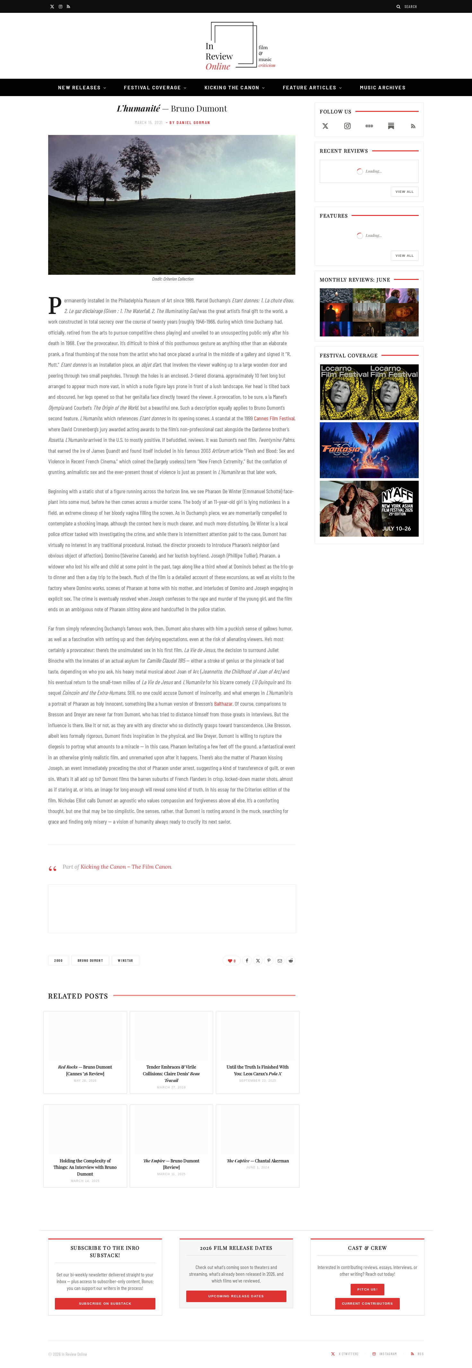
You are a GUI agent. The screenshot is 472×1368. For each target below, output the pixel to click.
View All (405, 191)
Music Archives (383, 87)
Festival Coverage (152, 87)
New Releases (79, 87)
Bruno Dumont (90, 960)
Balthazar (223, 703)
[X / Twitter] (325, 126)
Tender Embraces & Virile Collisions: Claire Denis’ (171, 1073)
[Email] (279, 960)
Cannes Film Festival (274, 418)
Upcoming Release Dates (236, 1296)
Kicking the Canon (232, 87)
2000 (58, 960)
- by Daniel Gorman (188, 122)
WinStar (125, 960)
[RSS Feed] (413, 126)
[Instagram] (347, 126)
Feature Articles (310, 87)
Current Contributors (367, 1303)
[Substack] (391, 126)
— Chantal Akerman (258, 1160)
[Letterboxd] (369, 126)
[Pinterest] (269, 960)
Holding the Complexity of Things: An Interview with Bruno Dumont (85, 1167)
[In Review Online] (236, 47)
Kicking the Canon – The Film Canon (126, 866)
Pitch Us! (367, 1289)
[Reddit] (290, 960)
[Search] (399, 6)
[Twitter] (258, 960)
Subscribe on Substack (105, 1303)
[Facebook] (247, 960)
